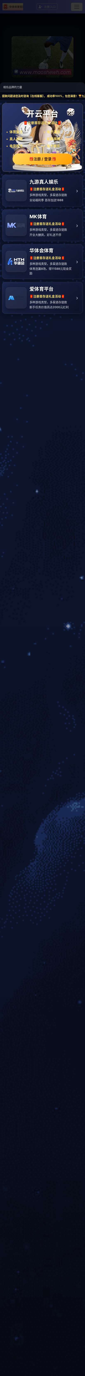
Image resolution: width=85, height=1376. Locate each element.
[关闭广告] (79, 87)
